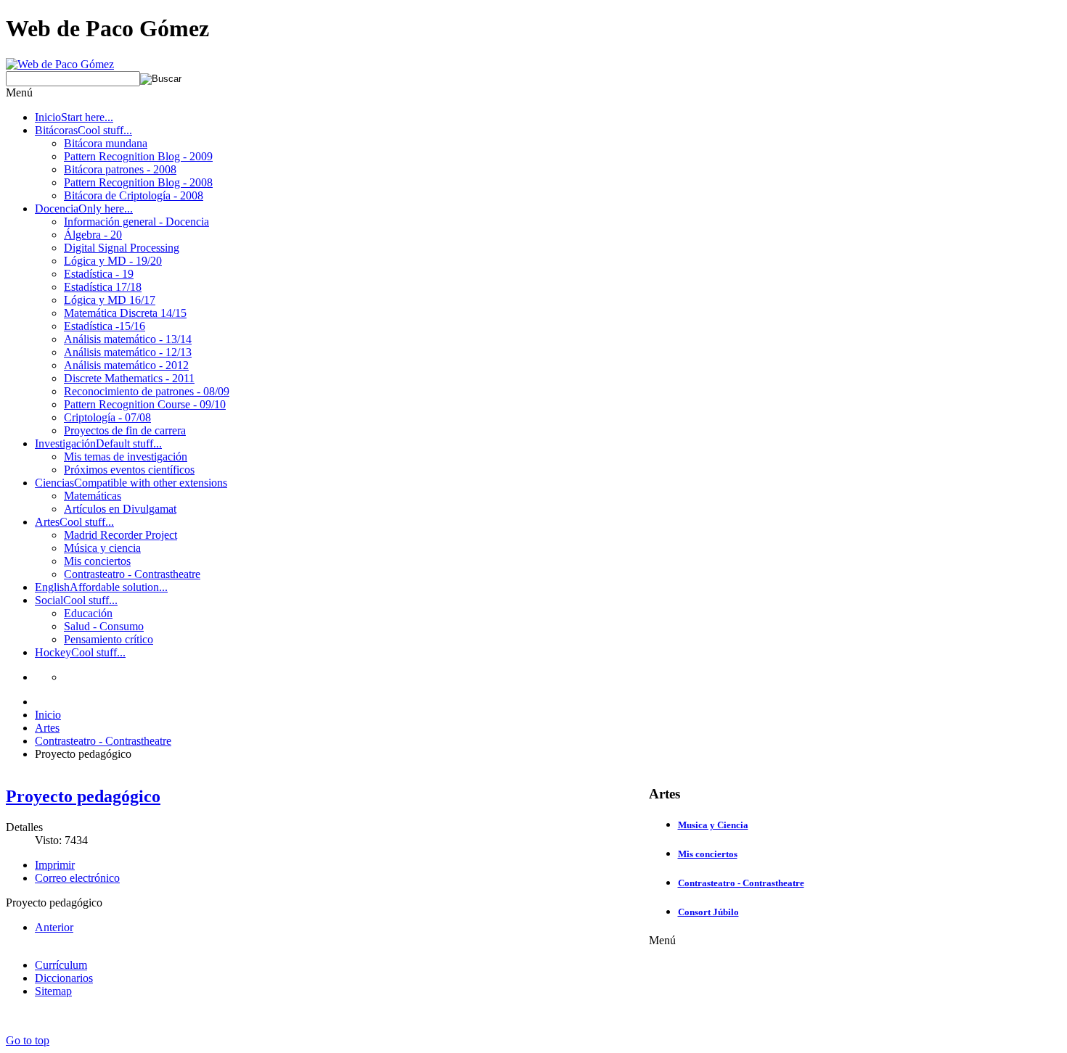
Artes (47, 728)
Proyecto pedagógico (83, 796)
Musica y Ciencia (713, 824)
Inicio (48, 715)
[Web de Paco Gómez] (60, 64)
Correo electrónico (77, 878)
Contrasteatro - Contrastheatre (103, 741)
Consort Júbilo (708, 912)
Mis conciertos (707, 853)
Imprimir (55, 865)
